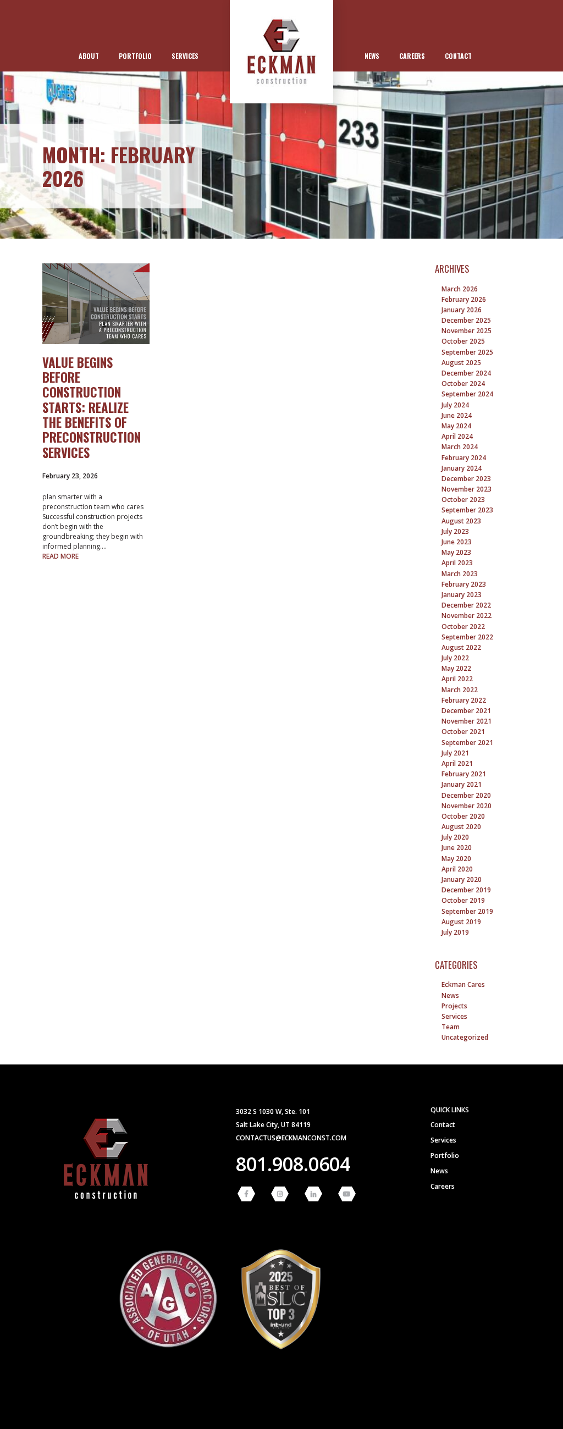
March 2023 (459, 573)
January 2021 (461, 784)
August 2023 (461, 521)
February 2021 (463, 774)
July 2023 (455, 531)
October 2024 (463, 383)
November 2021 (466, 721)
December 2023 (466, 478)
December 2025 (466, 320)
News (372, 55)
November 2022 (466, 615)
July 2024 (455, 405)
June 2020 (456, 847)
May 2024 (456, 426)
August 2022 (461, 647)
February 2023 (463, 584)
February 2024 (463, 457)
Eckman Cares (463, 984)
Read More (60, 556)
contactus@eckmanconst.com (291, 1138)
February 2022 (463, 700)
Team (450, 1026)
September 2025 (467, 352)
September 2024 (467, 394)
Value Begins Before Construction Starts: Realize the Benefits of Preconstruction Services (91, 407)
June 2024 (456, 415)
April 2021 (457, 763)
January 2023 (461, 594)
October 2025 (463, 341)
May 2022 (456, 668)
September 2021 (467, 742)
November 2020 (466, 805)
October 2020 (463, 816)
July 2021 (455, 753)
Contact (458, 55)
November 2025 (466, 330)
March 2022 (459, 689)
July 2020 (455, 837)
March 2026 (459, 289)
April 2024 (457, 436)
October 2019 (463, 900)
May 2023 (456, 552)
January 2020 (461, 879)
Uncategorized (464, 1037)
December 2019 (466, 890)
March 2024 (459, 446)
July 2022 (455, 658)
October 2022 (463, 626)
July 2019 (455, 932)
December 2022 (466, 605)
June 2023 (456, 542)
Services (185, 55)
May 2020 (456, 858)
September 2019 (467, 911)
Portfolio (135, 55)
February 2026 (463, 299)
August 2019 (461, 921)
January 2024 (461, 468)
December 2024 (466, 373)
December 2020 (466, 795)
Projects (454, 1006)
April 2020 (457, 869)
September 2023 (467, 510)
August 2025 (461, 362)
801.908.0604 (293, 1164)
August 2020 (461, 826)
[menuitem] (88, 56)
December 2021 (466, 710)
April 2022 (457, 678)
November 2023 (466, 489)
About (89, 55)
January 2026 (461, 310)
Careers (412, 55)
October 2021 (463, 731)
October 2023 (463, 499)
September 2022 (467, 637)
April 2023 (457, 562)
